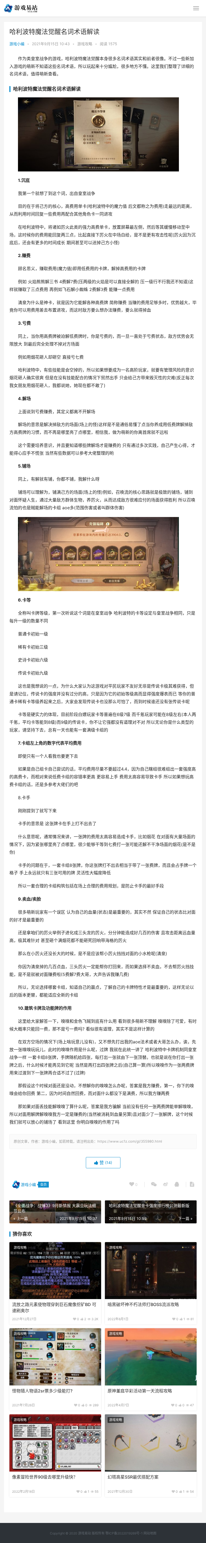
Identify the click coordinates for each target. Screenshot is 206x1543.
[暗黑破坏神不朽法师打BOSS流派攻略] (151, 1270)
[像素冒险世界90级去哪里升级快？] (55, 1443)
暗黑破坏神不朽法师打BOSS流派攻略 (143, 1304)
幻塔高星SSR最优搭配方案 (133, 1477)
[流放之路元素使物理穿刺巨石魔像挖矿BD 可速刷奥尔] (55, 1270)
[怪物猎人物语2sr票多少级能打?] (55, 1356)
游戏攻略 (84, 43)
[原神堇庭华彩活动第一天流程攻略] (151, 1356)
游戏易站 (84, 1533)
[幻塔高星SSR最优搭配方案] (151, 1443)
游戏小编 (16, 43)
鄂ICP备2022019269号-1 (124, 1533)
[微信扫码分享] (153, 1185)
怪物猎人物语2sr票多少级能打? (42, 1390)
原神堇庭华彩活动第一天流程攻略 (140, 1390)
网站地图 (150, 1533)
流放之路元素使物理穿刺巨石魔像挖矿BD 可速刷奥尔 (54, 1307)
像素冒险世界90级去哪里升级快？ (45, 1477)
